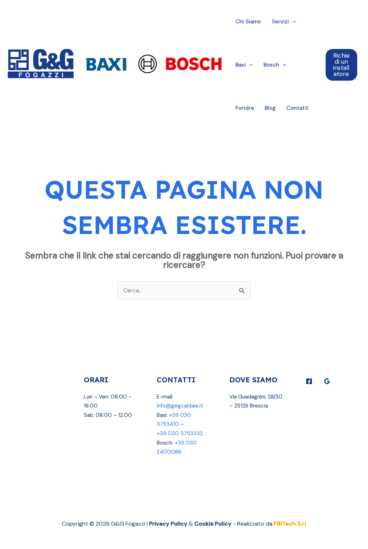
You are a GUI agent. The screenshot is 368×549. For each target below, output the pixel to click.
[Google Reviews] (327, 381)
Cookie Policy (212, 523)
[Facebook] (309, 381)
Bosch (271, 64)
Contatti (297, 108)
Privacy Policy (168, 523)
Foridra (244, 108)
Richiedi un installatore (341, 64)
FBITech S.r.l (290, 523)
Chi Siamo (248, 21)
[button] (292, 21)
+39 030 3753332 (180, 433)
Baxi (240, 64)
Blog (270, 108)
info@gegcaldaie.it (180, 405)
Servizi (280, 21)
